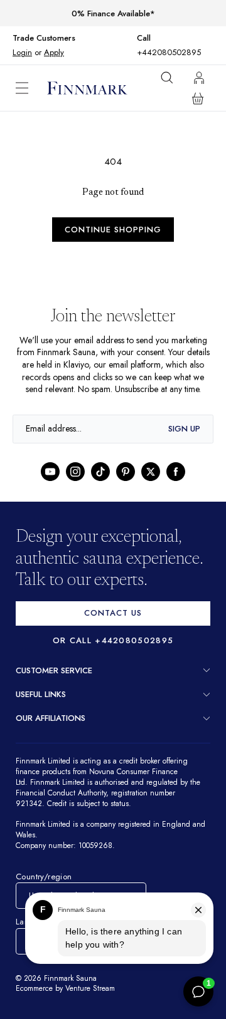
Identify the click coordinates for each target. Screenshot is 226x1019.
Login (22, 52)
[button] (31, 88)
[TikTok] (100, 484)
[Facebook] (175, 484)
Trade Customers (44, 38)
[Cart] (197, 98)
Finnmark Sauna (71, 991)
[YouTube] (50, 484)
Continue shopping (113, 229)
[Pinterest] (125, 484)
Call (147, 38)
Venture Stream (94, 1002)
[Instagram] (75, 484)
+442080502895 (169, 52)
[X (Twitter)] (150, 484)
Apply (53, 52)
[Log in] (199, 77)
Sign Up (184, 441)
